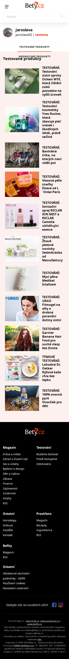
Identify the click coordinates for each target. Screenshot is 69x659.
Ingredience (44, 530)
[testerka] (8, 32)
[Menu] (7, 7)
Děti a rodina (11, 474)
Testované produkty (34, 47)
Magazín (9, 447)
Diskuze (8, 525)
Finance (8, 483)
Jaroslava (24, 29)
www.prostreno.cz (49, 621)
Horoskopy (9, 520)
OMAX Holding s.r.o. (24, 645)
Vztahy (7, 498)
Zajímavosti (10, 488)
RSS (5, 503)
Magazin (8, 552)
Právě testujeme (46, 459)
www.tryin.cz (32, 621)
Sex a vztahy (11, 464)
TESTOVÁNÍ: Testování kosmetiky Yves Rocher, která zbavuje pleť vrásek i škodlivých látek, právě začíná (51, 119)
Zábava (7, 478)
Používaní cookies (14, 583)
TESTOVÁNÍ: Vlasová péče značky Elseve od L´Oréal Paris (52, 184)
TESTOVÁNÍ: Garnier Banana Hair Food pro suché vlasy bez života (52, 338)
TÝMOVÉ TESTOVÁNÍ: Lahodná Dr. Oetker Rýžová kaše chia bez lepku (51, 368)
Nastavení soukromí (15, 588)
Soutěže (8, 530)
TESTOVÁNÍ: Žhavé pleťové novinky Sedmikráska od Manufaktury (52, 248)
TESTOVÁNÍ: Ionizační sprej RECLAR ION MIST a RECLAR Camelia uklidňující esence (52, 216)
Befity (7, 546)
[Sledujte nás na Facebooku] (53, 605)
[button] (61, 16)
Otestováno (43, 464)
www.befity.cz (34, 624)
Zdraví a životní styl (15, 459)
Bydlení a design (13, 469)
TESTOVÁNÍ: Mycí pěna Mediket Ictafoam (51, 278)
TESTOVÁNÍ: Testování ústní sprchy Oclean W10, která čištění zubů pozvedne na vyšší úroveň (52, 81)
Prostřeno (44, 514)
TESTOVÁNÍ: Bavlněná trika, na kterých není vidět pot (52, 155)
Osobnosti (9, 493)
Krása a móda (12, 454)
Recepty (41, 525)
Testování (43, 447)
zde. (40, 639)
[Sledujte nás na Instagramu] (60, 605)
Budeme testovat (47, 454)
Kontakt (8, 535)
